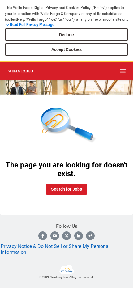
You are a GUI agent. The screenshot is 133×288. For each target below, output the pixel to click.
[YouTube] (54, 235)
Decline (66, 34)
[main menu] (123, 71)
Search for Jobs (66, 189)
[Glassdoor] (90, 235)
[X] (66, 235)
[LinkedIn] (78, 235)
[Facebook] (42, 235)
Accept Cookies (66, 49)
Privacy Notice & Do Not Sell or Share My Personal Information (55, 249)
